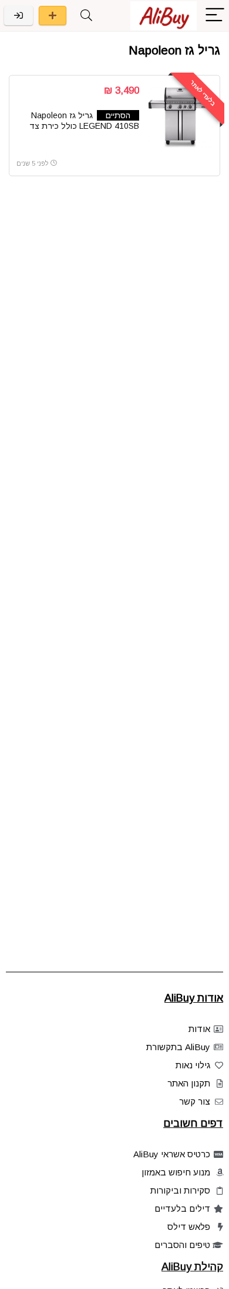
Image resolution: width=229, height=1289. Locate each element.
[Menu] (215, 15)
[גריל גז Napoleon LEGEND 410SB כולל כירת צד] (180, 118)
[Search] (86, 15)
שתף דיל (52, 15)
